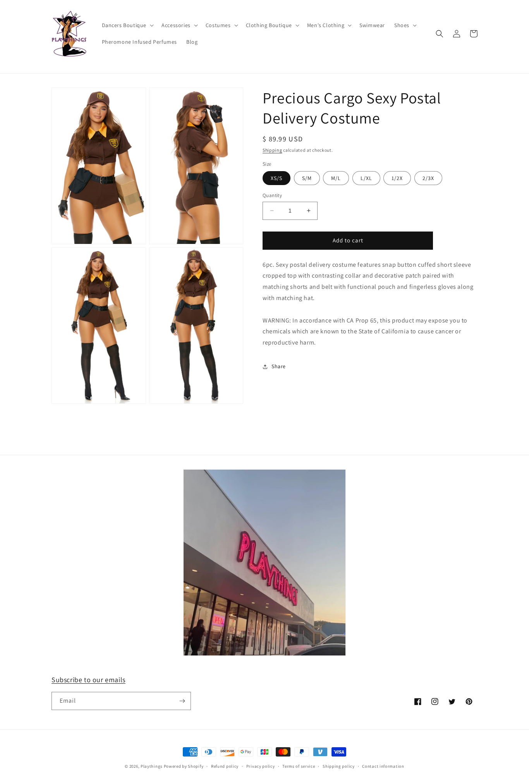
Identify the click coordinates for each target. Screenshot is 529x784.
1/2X (397, 178)
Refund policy (225, 766)
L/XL (366, 178)
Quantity (272, 195)
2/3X (428, 178)
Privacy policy (260, 766)
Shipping (272, 150)
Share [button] (278, 366)
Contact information (383, 766)
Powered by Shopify (184, 766)
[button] (127, 25)
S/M (307, 178)
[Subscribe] (182, 701)
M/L (336, 178)
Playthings (152, 766)
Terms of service (298, 766)
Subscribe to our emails (88, 679)
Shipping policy (339, 766)
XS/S (276, 178)
